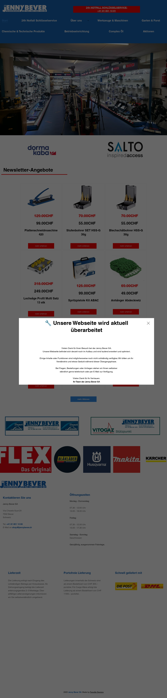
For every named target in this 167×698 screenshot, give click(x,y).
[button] (148, 323)
